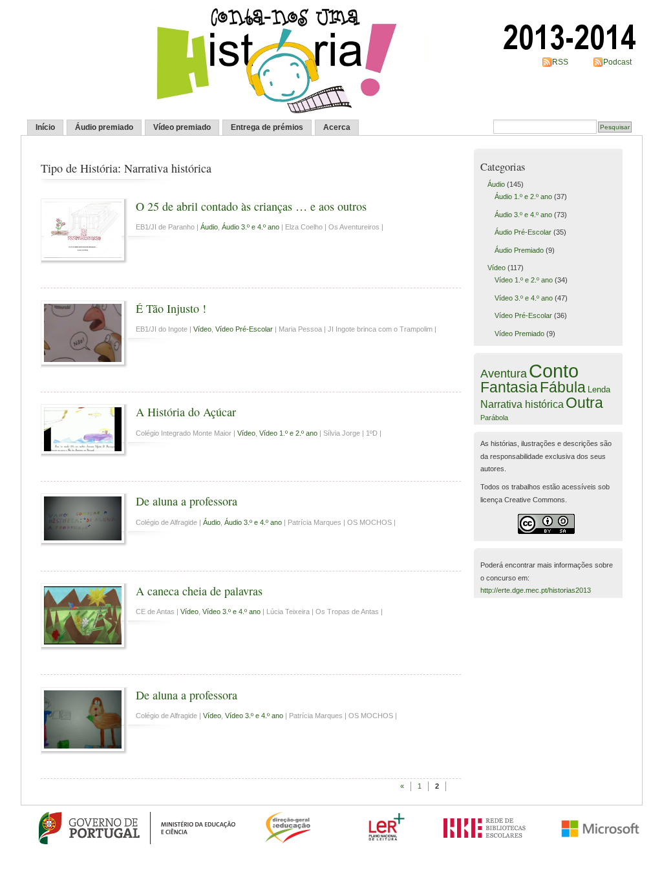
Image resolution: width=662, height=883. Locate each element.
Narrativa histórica (522, 404)
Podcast (617, 62)
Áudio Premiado (519, 250)
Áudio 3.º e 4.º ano (250, 227)
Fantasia (509, 387)
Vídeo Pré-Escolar (244, 329)
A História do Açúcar (186, 412)
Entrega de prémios (267, 127)
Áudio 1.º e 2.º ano (523, 196)
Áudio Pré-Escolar (523, 232)
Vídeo (202, 329)
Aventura (503, 373)
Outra (584, 402)
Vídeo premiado (182, 127)
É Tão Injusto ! (171, 308)
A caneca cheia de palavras (199, 591)
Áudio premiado (104, 127)
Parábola (494, 417)
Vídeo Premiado (519, 333)
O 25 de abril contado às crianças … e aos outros (251, 206)
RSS (560, 62)
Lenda (599, 389)
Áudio (209, 227)
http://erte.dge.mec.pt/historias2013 (535, 590)
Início (45, 127)
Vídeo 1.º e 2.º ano (288, 433)
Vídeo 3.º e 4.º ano (231, 611)
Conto (554, 370)
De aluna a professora (186, 501)
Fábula (563, 387)
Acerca (336, 127)
